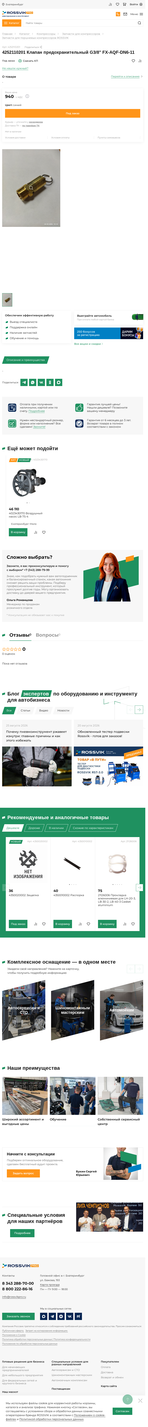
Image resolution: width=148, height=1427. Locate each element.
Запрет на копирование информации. (46, 1330)
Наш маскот (10, 1392)
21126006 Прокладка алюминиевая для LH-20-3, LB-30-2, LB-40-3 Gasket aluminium (117, 900)
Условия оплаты (60, 137)
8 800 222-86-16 (17, 1289)
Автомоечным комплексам (69, 1380)
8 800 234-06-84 (118, 14)
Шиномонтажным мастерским (72, 1375)
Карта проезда (50, 1284)
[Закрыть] (140, 1400)
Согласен (122, 1411)
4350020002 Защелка (24, 895)
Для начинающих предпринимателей (15, 1368)
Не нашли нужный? (15, 68)
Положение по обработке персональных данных (29, 1343)
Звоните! (39, 426)
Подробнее (37, 411)
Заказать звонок (18, 1316)
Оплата (105, 1367)
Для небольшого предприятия (22, 1375)
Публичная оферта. (13, 1330)
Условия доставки (15, 137)
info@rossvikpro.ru (14, 1296)
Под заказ (72, 113)
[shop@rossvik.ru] (125, 14)
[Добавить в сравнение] (140, 61)
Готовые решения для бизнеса (23, 1361)
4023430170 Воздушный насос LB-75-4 (25, 515)
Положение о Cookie (14, 1335)
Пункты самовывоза (109, 137)
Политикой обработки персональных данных (51, 1419)
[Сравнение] (110, 4)
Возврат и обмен (112, 1377)
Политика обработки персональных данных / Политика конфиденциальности (46, 1339)
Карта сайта (109, 1386)
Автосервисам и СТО (66, 1370)
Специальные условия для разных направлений (70, 1363)
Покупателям (110, 1361)
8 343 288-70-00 (18, 1283)
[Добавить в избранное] (133, 61)
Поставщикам (61, 1389)
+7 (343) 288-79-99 (36, 570)
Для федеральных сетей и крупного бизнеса (19, 1382)
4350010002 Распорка (68, 895)
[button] (29, 502)
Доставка (107, 1372)
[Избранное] (117, 4)
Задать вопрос (23, 1173)
